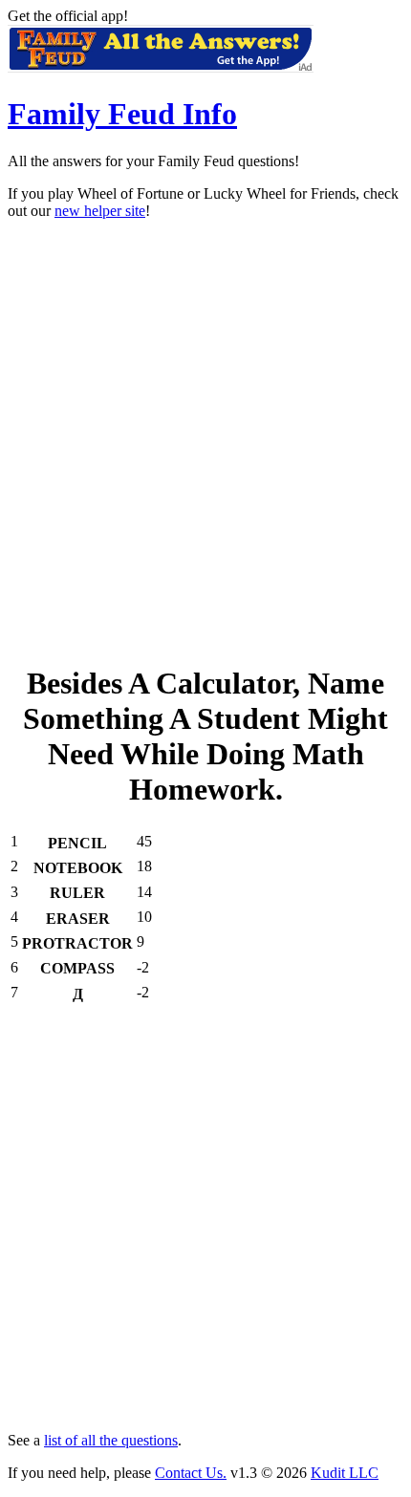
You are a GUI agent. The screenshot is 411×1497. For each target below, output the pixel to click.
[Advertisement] (205, 440)
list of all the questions (111, 1440)
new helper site (99, 211)
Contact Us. (191, 1473)
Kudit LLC (345, 1473)
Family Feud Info (122, 113)
